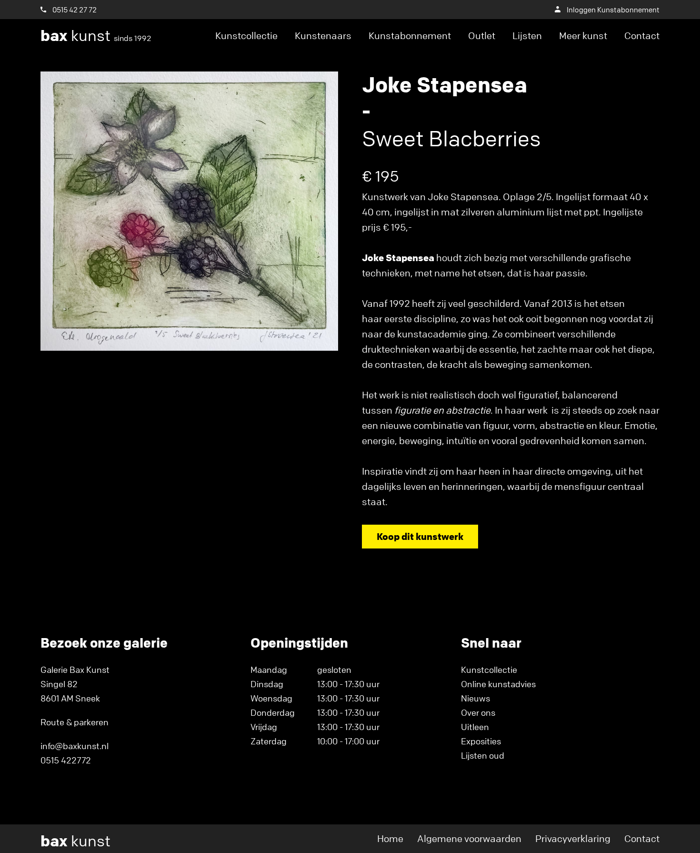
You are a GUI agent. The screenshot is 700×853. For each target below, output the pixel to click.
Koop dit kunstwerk (420, 536)
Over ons (478, 712)
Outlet (481, 35)
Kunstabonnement (410, 35)
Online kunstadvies (498, 684)
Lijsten (527, 35)
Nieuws (475, 698)
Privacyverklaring (572, 838)
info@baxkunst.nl (74, 746)
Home (390, 838)
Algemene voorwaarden (469, 838)
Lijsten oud (482, 755)
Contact (642, 35)
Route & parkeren (74, 722)
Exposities (481, 741)
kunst (95, 36)
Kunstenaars (323, 35)
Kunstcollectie (246, 35)
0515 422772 (65, 760)
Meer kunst (583, 35)
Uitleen (475, 726)
